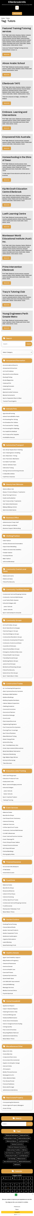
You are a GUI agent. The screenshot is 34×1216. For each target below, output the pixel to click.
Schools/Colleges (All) (9, 603)
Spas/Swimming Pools (9, 945)
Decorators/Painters (9, 712)
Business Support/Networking (12, 528)
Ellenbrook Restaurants (24, 1161)
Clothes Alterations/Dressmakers (13, 543)
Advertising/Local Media (10, 525)
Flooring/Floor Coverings (10, 730)
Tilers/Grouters (7, 763)
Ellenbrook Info (17, 2)
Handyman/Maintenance (10, 1017)
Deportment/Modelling (9, 546)
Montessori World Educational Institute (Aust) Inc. (17, 238)
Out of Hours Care (9, 1152)
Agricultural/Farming (9, 413)
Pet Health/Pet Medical (10, 431)
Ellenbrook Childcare (12, 1141)
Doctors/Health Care (9, 969)
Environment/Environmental (11, 1060)
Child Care (24, 1150)
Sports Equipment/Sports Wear (12, 398)
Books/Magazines (8, 380)
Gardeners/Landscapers (10, 936)
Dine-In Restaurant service (10, 1161)
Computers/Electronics (10, 1057)
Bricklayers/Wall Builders (10, 694)
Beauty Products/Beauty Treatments (14, 492)
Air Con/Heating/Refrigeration (12, 688)
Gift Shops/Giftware (9, 848)
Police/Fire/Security (9, 582)
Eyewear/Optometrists (10, 975)
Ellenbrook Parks (24, 1135)
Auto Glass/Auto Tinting (10, 455)
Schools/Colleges (8, 787)
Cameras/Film (7, 383)
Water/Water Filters (8, 912)
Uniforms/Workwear (8, 561)
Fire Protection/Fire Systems (11, 727)
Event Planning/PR (8, 839)
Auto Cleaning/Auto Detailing (11, 452)
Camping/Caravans (8, 386)
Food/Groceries (7, 906)
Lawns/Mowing (7, 942)
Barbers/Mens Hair (8, 489)
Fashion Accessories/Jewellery (12, 549)
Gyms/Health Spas (8, 978)
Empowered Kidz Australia (16, 137)
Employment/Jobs (8, 781)
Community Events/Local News (12, 643)
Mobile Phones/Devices (10, 1072)
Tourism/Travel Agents (10, 401)
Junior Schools (8, 606)
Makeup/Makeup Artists (10, 507)
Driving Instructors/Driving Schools (13, 470)
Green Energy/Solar (9, 739)
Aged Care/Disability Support (11, 957)
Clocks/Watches (7, 1054)
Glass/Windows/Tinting (10, 736)
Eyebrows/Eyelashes (9, 498)
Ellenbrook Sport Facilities (13, 1150)
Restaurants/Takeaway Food (11, 909)
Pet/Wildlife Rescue (9, 437)
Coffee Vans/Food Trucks (10, 827)
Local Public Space (23, 1155)
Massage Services (8, 987)
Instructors (13, 40)
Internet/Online (7, 1066)
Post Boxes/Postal (8, 1081)
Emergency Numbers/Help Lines (12, 652)
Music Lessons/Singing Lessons (12, 784)
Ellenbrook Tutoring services (16, 67)
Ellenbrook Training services (14, 36)
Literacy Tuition (11, 68)
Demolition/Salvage (9, 715)
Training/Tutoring (8, 800)
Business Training (20, 35)
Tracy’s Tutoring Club (13, 292)
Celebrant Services (8, 824)
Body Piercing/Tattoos (10, 495)
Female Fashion (7, 552)
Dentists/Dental (7, 966)
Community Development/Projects (13, 640)
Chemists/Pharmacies (9, 963)
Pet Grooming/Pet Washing (11, 428)
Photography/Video (9, 854)
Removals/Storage (8, 1087)
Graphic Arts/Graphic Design (11, 1063)
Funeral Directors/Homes (10, 845)
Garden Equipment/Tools (10, 933)
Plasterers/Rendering (9, 754)
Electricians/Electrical (9, 721)
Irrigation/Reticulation (9, 939)
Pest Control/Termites (9, 1029)
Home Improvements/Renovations (13, 748)
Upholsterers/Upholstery (10, 1035)
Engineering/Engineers (10, 724)
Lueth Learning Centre (14, 213)
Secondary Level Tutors (13, 43)
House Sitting (7, 1108)
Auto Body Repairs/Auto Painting (13, 449)
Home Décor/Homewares (10, 1020)
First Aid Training (16, 38)
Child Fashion (7, 540)
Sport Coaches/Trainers (10, 797)
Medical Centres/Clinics (10, 990)
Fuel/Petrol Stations (9, 476)
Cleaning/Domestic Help (10, 1011)
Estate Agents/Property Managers (13, 1105)
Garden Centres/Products (10, 930)
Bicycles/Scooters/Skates (10, 374)
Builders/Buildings (8, 697)
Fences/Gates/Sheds (9, 927)
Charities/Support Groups (10, 631)
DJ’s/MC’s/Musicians (9, 833)
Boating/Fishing (7, 377)
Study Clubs (23, 43)
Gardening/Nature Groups (10, 661)
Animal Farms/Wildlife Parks (11, 416)
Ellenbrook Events (8, 576)
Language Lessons (21, 40)
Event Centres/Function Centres (12, 836)
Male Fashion (7, 558)
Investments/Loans (8, 872)
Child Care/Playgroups (9, 775)
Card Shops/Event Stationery (11, 818)
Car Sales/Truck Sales (9, 461)
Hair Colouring (11, 1158)
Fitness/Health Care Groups (11, 655)
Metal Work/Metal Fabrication (11, 751)
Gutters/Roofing (8, 742)
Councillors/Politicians (9, 646)
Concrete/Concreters (9, 709)
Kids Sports (19, 1152)
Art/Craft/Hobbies (8, 371)
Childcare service (21, 1158)
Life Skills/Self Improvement (11, 981)
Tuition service (14, 45)
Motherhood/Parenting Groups (12, 667)
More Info (6, 54)
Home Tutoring (6, 40)
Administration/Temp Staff (11, 522)
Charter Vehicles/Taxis (9, 464)
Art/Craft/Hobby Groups (10, 625)
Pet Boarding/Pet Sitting (10, 419)
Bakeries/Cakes (7, 812)
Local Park (26, 1152)
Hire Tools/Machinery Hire (10, 745)
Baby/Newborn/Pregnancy (11, 960)
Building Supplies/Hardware (11, 700)
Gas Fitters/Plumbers (9, 733)
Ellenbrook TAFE (11, 83)
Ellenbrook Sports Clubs (24, 1138)
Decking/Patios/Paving (10, 924)
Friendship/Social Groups (10, 658)
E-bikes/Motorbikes (9, 473)
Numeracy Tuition (10, 41)
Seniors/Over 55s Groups (10, 673)
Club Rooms (17, 1164)
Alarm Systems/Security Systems (13, 691)
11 (8, 1188)
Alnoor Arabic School (13, 63)
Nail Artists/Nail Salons (9, 510)
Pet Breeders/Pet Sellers (10, 422)
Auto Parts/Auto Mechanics (11, 458)
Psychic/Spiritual (8, 993)
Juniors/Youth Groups (9, 664)
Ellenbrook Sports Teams (10, 1138)
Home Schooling (25, 38)
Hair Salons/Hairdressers (10, 504)
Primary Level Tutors (21, 41)
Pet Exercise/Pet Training (10, 425)
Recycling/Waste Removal (10, 1032)
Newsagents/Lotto (8, 1075)
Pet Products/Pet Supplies (11, 434)
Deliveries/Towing (8, 467)
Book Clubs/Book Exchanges (11, 628)
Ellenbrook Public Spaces (12, 1135)
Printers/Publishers (8, 1084)
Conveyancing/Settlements (11, 1102)
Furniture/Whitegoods (9, 1014)
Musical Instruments (9, 395)
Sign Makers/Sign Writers (10, 757)
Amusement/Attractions (10, 368)
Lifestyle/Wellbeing (8, 984)
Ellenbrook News (8, 579)
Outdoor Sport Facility (11, 1155)
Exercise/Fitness (8, 972)
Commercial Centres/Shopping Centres (14, 594)
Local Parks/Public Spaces (11, 600)
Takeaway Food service (17, 1144)
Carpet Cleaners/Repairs (10, 1008)
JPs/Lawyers (6, 1069)
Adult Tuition (12, 35)
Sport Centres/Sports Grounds (12, 612)
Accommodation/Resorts (10, 365)
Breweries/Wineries (8, 891)
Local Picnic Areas (23, 1141)
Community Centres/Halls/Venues (13, 597)
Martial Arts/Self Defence (10, 392)
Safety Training (16, 92)
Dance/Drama (7, 389)
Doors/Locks (6, 718)
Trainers (28, 43)
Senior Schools (8, 609)
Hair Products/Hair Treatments (12, 501)
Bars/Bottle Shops (8, 815)
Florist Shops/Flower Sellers (11, 842)
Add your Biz (17, 13)
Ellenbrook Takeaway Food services (17, 1147)
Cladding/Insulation (8, 706)
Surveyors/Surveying (9, 760)
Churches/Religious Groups (11, 634)
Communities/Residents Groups (12, 637)
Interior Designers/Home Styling (12, 1023)
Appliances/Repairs (8, 1005)
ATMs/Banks (6, 869)
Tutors (20, 45)
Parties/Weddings (8, 851)
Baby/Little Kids (7, 1051)
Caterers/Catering (8, 821)
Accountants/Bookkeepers (11, 866)
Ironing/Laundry (7, 1026)
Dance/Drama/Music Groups (11, 649)
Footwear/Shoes (8, 555)
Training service (6, 45)
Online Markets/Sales (9, 1078)
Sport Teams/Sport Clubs (10, 676)
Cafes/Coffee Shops (9, 894)
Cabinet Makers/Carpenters (11, 703)
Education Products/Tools (11, 778)
